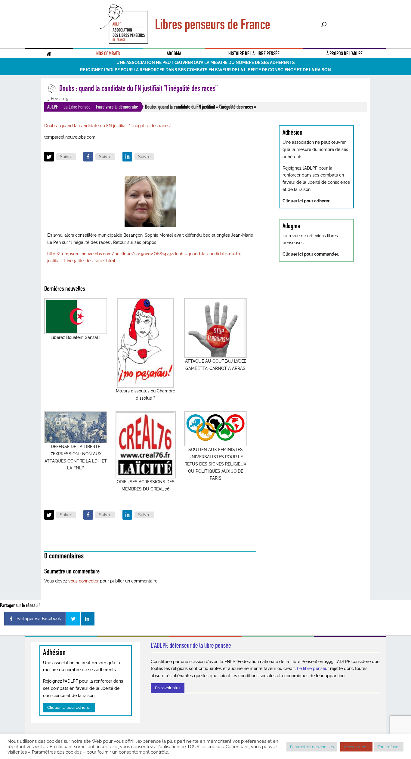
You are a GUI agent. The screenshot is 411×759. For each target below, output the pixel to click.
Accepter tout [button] (356, 747)
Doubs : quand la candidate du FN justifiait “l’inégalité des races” (107, 125)
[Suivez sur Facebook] (88, 156)
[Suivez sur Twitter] (49, 156)
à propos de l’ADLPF (344, 53)
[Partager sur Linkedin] (87, 618)
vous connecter (83, 581)
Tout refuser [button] (389, 747)
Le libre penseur (313, 668)
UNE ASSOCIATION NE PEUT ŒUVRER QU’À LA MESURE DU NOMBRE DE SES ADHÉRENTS (205, 62)
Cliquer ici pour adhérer (69, 707)
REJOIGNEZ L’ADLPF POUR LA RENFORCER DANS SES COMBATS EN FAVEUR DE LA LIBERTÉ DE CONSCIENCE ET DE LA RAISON (205, 69)
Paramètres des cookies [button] (312, 747)
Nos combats (108, 53)
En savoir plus (167, 688)
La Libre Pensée (77, 106)
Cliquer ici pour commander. (311, 254)
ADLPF (52, 106)
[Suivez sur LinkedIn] (127, 156)
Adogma (174, 53)
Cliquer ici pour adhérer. (306, 200)
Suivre (66, 156)
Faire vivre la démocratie (117, 106)
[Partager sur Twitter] (73, 618)
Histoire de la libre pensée (254, 53)
